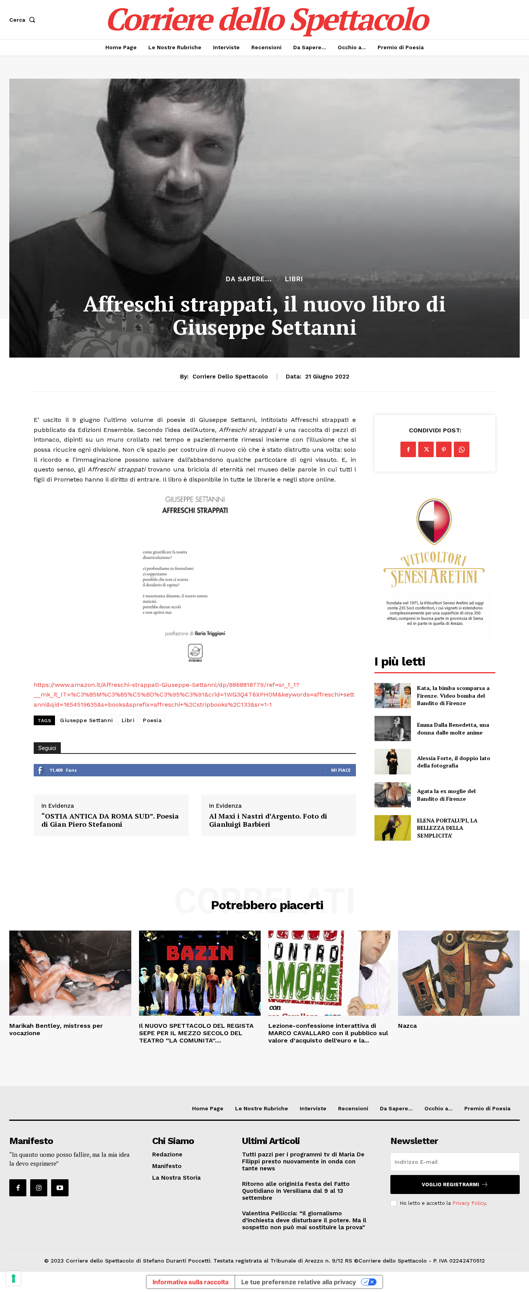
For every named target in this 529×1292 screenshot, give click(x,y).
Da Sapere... (249, 279)
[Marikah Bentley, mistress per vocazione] (70, 973)
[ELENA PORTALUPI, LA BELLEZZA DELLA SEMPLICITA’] (392, 827)
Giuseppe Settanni (86, 720)
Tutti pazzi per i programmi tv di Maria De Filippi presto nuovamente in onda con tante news (303, 1161)
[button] (23, 20)
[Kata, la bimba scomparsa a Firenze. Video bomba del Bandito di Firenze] (392, 695)
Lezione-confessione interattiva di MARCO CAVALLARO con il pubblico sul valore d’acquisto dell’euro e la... (328, 1033)
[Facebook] (408, 449)
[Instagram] (38, 1187)
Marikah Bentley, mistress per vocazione (56, 1029)
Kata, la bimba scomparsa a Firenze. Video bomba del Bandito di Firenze (453, 695)
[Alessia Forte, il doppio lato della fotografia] (392, 761)
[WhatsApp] (461, 449)
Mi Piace (340, 770)
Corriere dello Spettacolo (230, 376)
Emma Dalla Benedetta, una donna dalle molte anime (453, 728)
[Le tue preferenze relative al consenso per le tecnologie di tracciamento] (13, 1278)
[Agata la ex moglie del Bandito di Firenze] (392, 794)
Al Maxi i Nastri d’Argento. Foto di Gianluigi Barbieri (268, 820)
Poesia (152, 720)
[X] (426, 449)
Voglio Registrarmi (450, 1184)
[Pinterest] (444, 449)
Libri (294, 279)
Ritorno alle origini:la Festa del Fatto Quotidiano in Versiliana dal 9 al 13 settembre (296, 1190)
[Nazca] (459, 973)
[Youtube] (59, 1187)
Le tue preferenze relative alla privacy (298, 1282)
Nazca (407, 1025)
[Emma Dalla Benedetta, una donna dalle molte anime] (392, 728)
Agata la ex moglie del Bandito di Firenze (446, 794)
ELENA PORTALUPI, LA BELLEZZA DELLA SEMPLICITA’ (447, 828)
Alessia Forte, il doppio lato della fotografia (453, 761)
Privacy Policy (469, 1203)
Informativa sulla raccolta (190, 1282)
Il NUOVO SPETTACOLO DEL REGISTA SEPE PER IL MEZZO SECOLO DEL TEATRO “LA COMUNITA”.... (196, 1033)
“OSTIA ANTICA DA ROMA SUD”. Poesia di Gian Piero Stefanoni (110, 820)
